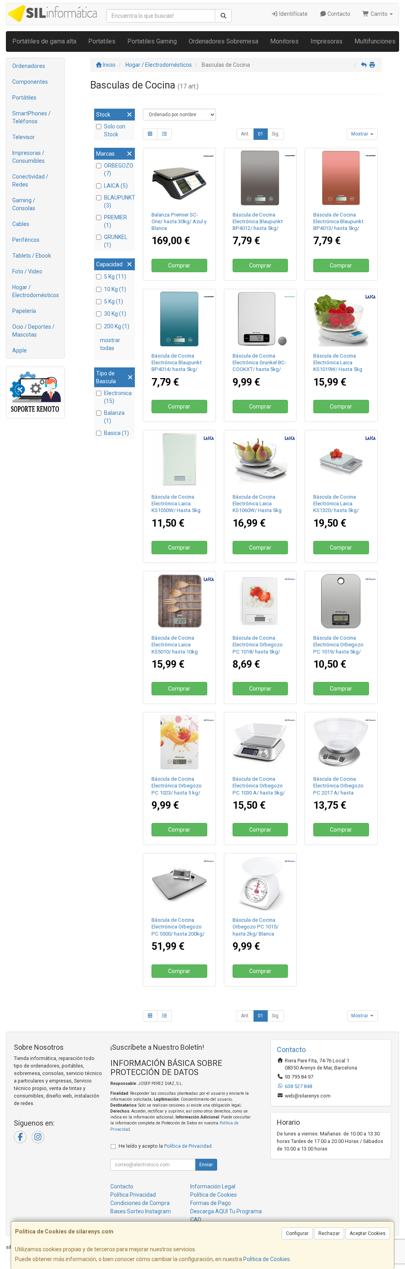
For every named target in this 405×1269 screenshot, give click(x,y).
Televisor (23, 137)
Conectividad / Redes (30, 180)
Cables (20, 224)
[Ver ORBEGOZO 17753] (260, 601)
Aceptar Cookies (368, 1233)
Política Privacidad (133, 1195)
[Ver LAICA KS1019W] (341, 319)
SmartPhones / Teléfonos (31, 117)
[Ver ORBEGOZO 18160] (341, 601)
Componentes (30, 82)
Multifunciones (375, 41)
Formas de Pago (210, 1203)
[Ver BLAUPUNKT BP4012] (260, 178)
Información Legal (212, 1186)
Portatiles (101, 41)
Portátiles (24, 97)
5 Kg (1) (113, 301)
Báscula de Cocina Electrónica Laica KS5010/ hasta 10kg (174, 645)
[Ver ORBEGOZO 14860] (260, 883)
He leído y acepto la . (166, 1146)
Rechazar (329, 1233)
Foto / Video (27, 271)
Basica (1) (116, 433)
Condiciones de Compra (140, 1203)
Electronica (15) (118, 397)
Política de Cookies (266, 1259)
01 (260, 134)
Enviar (206, 1164)
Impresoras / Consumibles (28, 157)
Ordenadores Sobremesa (223, 41)
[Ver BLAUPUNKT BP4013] (341, 178)
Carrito (379, 14)
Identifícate (293, 14)
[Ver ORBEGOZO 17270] (179, 883)
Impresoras (326, 41)
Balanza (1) (114, 417)
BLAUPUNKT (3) (118, 201)
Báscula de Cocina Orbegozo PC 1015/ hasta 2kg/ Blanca (255, 927)
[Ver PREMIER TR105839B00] (179, 178)
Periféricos (26, 240)
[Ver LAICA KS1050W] (179, 460)
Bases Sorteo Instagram (140, 1211)
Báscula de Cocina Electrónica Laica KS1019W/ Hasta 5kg (337, 363)
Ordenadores (28, 66)
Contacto (338, 14)
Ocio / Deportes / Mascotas (33, 331)
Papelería (24, 311)
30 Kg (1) (115, 314)
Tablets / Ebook (31, 255)
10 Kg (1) (115, 289)
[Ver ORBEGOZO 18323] (179, 742)
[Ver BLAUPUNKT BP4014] (179, 319)
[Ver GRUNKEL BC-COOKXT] (260, 319)
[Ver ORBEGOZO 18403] (341, 742)
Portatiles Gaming (152, 41)
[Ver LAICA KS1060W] (260, 460)
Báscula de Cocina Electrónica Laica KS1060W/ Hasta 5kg (257, 504)
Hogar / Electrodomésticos (35, 291)
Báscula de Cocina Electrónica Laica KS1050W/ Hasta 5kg (176, 504)
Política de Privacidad (188, 1146)
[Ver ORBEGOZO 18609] (260, 742)
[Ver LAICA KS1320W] (341, 460)
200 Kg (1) (116, 326)
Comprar (179, 265)
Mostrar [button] (360, 134)
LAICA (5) (116, 186)
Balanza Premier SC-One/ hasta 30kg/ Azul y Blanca (178, 222)
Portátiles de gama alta (44, 41)
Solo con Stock (114, 130)
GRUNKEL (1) (115, 241)
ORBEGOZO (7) (118, 169)
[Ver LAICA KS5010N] (179, 601)
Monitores (284, 41)
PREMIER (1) (115, 221)
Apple (19, 350)
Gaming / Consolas (23, 204)
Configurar (297, 1233)
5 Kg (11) (115, 276)
